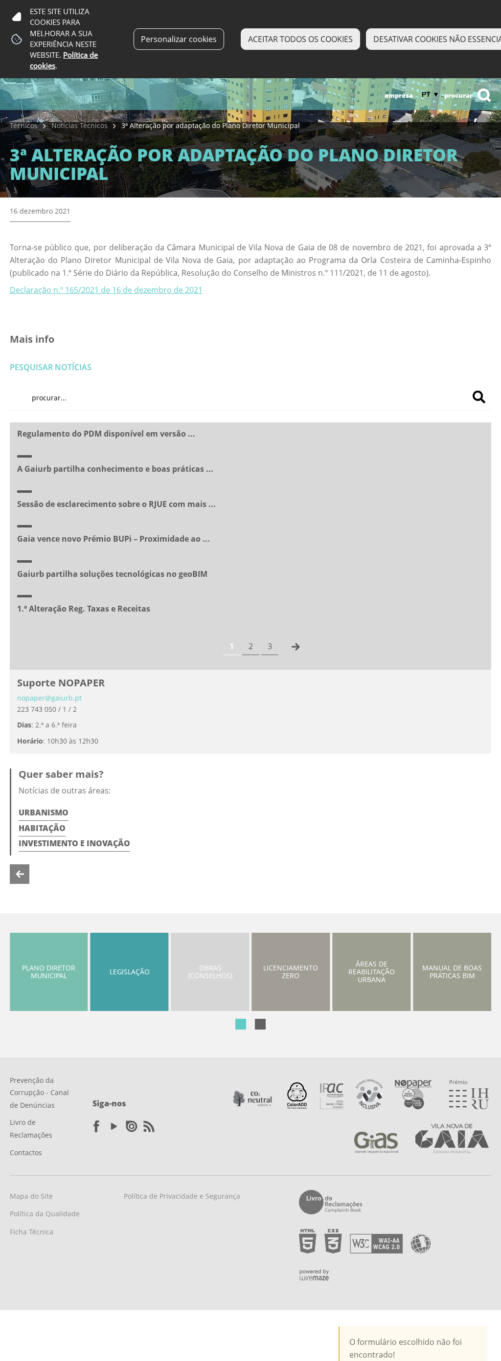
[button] (240, 1024)
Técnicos (24, 125)
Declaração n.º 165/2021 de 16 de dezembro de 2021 (106, 290)
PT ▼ (430, 94)
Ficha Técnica (31, 1231)
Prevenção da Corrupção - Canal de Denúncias (39, 1093)
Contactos (26, 1152)
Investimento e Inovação (74, 843)
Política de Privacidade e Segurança (182, 1196)
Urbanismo (43, 812)
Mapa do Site (31, 1196)
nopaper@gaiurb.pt (49, 697)
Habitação (42, 828)
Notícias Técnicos (79, 125)
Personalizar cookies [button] (179, 39)
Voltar (19, 874)
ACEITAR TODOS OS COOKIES (300, 39)
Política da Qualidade (45, 1213)
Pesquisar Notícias (50, 367)
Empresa (399, 95)
